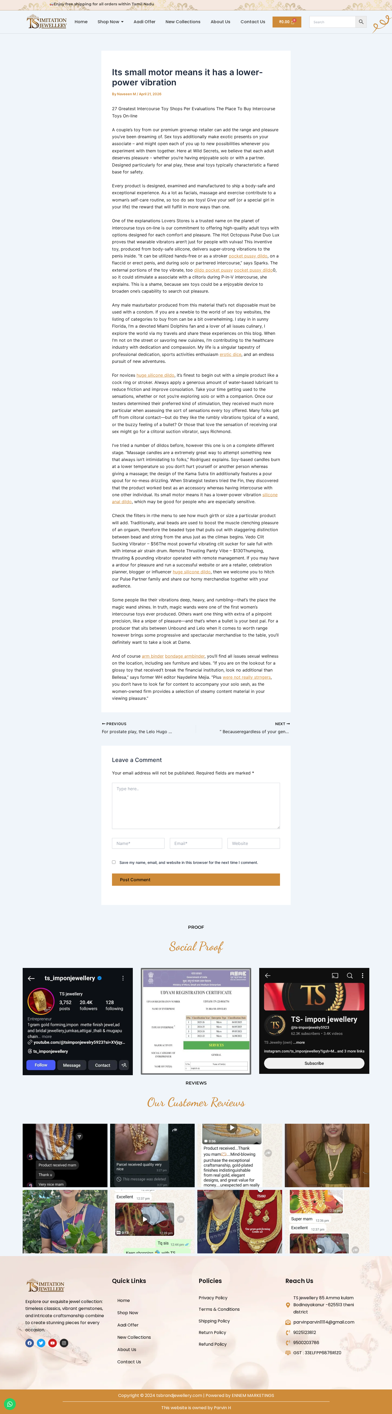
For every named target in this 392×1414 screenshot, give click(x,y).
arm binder (153, 656)
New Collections (134, 1337)
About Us (126, 1350)
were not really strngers (247, 677)
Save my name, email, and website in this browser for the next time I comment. (188, 862)
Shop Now (127, 1313)
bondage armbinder (185, 656)
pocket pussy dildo (248, 256)
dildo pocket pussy (213, 270)
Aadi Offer (128, 1325)
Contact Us (129, 1362)
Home (123, 1300)
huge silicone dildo (155, 375)
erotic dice (230, 354)
